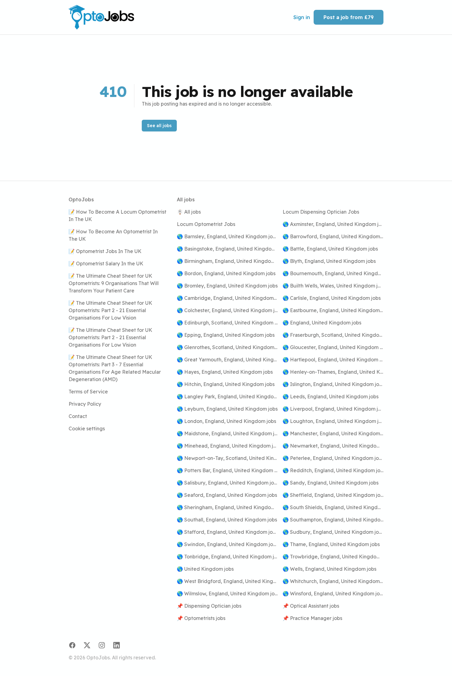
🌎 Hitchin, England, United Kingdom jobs (226, 384)
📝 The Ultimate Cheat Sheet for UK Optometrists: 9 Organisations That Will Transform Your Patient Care (114, 283)
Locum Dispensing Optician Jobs (321, 212)
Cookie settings (87, 428)
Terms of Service (88, 391)
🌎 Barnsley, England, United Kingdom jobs (227, 236)
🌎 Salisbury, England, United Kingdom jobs (227, 483)
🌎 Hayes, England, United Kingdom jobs (225, 372)
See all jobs (159, 125)
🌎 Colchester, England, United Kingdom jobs (227, 310)
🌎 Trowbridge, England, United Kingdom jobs (333, 556)
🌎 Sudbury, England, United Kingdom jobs (333, 532)
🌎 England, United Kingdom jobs (322, 323)
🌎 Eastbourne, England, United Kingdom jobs (333, 310)
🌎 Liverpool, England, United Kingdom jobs (333, 409)
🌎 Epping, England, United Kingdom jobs (226, 335)
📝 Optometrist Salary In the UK (106, 263)
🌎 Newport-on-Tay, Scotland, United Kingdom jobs (227, 458)
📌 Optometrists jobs (201, 618)
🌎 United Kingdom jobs (205, 569)
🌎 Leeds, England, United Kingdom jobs (331, 396)
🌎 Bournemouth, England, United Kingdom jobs (333, 273)
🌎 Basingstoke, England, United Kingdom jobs (227, 249)
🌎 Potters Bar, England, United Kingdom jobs (227, 470)
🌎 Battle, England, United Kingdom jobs (330, 249)
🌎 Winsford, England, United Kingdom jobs (333, 593)
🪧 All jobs (189, 212)
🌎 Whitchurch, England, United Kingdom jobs (333, 581)
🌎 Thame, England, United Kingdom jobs (331, 544)
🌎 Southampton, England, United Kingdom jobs (333, 520)
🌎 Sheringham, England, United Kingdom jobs (227, 507)
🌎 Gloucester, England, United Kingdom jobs (333, 347)
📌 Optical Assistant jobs (311, 606)
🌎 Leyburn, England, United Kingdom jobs (227, 409)
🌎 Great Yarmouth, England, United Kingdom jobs (227, 359)
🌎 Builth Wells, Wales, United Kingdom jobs (333, 286)
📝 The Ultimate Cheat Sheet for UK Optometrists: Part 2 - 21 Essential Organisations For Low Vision (110, 310)
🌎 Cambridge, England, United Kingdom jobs (227, 298)
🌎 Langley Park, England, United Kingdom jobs (227, 396)
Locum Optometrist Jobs (206, 224)
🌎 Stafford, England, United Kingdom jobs (227, 532)
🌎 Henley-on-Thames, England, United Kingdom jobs (333, 372)
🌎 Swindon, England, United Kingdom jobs (227, 544)
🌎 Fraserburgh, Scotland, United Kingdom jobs (333, 335)
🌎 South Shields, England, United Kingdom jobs (333, 507)
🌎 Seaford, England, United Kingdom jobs (227, 495)
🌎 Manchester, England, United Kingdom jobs (333, 433)
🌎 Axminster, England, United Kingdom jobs (333, 224)
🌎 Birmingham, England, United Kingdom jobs (227, 261)
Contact (78, 416)
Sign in (301, 17)
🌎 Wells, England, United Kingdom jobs (329, 569)
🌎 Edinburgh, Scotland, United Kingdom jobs (227, 323)
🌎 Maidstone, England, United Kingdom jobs (227, 433)
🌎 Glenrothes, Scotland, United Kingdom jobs (227, 347)
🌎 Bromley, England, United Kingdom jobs (227, 286)
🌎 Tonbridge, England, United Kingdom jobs (227, 556)
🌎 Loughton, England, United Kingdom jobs (333, 421)
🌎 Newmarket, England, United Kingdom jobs (333, 446)
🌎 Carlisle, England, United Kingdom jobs (332, 298)
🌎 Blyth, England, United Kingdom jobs (329, 261)
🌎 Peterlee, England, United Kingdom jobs (333, 458)
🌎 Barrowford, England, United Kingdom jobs (333, 236)
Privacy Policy (85, 404)
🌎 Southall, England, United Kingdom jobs (227, 520)
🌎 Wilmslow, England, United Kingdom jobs (227, 593)
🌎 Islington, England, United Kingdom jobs (333, 384)
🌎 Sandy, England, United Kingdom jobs (331, 483)
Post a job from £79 (348, 17)
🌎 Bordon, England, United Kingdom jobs (226, 273)
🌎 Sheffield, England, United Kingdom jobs (333, 495)
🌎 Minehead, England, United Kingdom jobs (227, 446)
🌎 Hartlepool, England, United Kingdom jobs (333, 359)
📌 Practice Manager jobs (312, 618)
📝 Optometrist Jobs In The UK (105, 251)
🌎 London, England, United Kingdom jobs (226, 421)
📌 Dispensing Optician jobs (209, 606)
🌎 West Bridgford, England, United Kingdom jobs (227, 581)
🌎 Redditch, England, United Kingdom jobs (333, 470)
